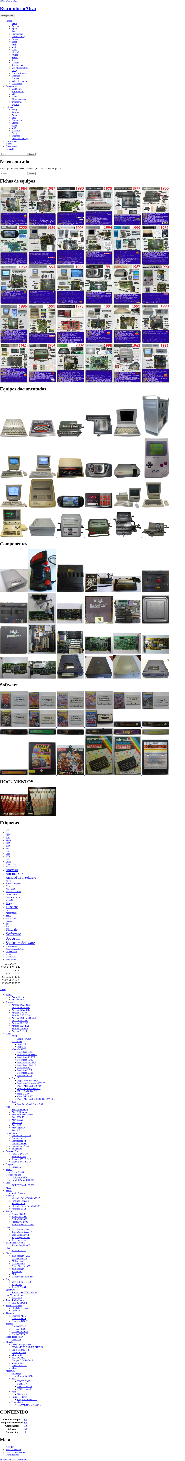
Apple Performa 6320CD (28, 1088)
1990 (8, 856)
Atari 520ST (17, 1125)
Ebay (9, 903)
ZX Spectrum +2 (19, 1258)
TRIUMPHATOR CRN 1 (29, 1405)
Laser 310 (16, 1339)
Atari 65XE (17, 1122)
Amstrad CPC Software (21, 877)
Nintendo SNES (19, 1208)
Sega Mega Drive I (20, 1235)
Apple (14, 28)
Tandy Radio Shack (15, 1300)
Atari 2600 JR (18, 1117)
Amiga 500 (17, 1148)
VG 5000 (9, 954)
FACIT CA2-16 (24, 1389)
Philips (15, 55)
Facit (14, 1378)
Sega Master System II (22, 1232)
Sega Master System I (21, 1229)
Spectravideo (17, 65)
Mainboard (17, 89)
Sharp (8, 1248)
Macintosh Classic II (26, 1065)
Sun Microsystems (20, 68)
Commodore (17, 34)
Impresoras (17, 102)
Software (10, 107)
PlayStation (17, 1284)
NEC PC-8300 (18, 1357)
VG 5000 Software (12, 957)
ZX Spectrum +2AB (21, 1256)
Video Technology (20, 81)
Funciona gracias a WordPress (13, 1459)
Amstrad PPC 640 (20, 1023)
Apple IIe (21, 1046)
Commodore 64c (19, 1143)
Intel (14, 1101)
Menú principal (7, 16)
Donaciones (11, 146)
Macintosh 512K (25, 1052)
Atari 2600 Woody (20, 1112)
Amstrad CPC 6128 (21, 1015)
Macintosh (11, 912)
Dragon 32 (16, 1167)
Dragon (15, 39)
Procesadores (18, 91)
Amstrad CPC (15, 874)
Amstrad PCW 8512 (21, 1007)
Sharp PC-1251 (19, 1250)
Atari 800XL (17, 1120)
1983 (8, 837)
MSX (14, 49)
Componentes (12, 86)
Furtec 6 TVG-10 (20, 1154)
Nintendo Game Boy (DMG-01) (26, 1206)
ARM (14, 1036)
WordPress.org (12, 1454)
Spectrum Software (20, 943)
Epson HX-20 (18, 1172)
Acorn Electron (19, 997)
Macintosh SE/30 (25, 1060)
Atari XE (16, 1130)
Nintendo (16, 52)
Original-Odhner (19, 1397)
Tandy (14, 70)
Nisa (14, 1391)
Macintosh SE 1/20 (26, 1057)
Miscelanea (17, 83)
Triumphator (17, 1402)
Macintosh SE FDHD (27, 1054)
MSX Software (11, 918)
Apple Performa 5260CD (28, 1080)
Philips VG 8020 (19, 1216)
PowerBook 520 (24, 1075)
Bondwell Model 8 (20, 1350)
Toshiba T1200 (18, 1329)
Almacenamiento (19, 99)
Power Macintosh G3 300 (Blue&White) (35, 1099)
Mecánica (10, 1371)
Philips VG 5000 (19, 1219)
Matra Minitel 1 (19, 1363)
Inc (7, 910)
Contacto (10, 149)
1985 (8, 843)
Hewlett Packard (13, 1175)
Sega (7, 926)
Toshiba (15, 78)
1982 (8, 835)
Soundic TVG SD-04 (21, 1161)
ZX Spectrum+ (18, 1263)
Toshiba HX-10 (19, 1326)
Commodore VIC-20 (21, 1135)
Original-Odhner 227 (27, 1399)
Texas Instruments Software (15, 949)
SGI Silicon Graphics (15, 1242)
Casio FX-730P (19, 1352)
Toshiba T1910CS (20, 1334)
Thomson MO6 (19, 1318)
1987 (8, 848)
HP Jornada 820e (19, 1177)
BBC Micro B (18, 999)
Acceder (9, 1447)
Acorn (14, 23)
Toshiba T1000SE (20, 1331)
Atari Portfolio (18, 1127)
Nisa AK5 (22, 1394)
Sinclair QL (17, 1271)
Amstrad (15, 26)
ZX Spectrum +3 (19, 1261)
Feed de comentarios (15, 1452)
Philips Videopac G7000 (23, 1224)
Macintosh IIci (23, 1067)
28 (25, 1426)
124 (25, 1419)
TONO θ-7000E (19, 1365)
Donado (9, 900)
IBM (14, 44)
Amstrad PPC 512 (20, 1020)
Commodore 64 (19, 1141)
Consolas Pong (18, 36)
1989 (8, 854)
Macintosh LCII (24, 1070)
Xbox (14, 1368)
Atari (14, 31)
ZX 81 (15, 1274)
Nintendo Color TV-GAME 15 (26, 1198)
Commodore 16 (19, 1138)
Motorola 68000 (19, 1049)
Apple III (21, 1044)
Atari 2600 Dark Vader (22, 1114)
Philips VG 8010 (19, 1214)
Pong (7, 924)
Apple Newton (24, 1039)
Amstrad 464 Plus (20, 1028)
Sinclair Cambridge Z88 (23, 1276)
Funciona (12, 907)
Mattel (14, 47)
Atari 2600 (10, 889)
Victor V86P (17, 1355)
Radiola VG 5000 (20, 1222)
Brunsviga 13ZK (25, 1376)
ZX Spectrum (18, 1269)
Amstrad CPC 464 (20, 1012)
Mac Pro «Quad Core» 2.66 (30, 1104)
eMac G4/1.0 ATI (25, 1096)
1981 (7, 832)
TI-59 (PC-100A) (20, 1308)
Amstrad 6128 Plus (20, 1026)
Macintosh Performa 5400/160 (31, 1083)
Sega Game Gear (19, 1240)
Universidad (11, 951)
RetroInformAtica (18, 8)
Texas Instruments (20, 73)
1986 (8, 846)
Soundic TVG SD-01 (21, 1159)
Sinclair (15, 62)
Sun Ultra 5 (17, 1297)
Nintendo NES (18, 1203)
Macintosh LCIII (25, 1073)
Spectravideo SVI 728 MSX (24, 1292)
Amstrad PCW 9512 (21, 1010)
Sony (14, 60)
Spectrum (16, 130)
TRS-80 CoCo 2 (19, 1303)
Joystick (15, 104)
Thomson (16, 75)
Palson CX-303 (19, 1156)
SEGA (15, 57)
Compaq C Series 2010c (23, 1360)
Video (14, 94)
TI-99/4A (16, 1310)
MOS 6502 (17, 1041)
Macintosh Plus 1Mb (26, 1062)
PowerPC (16, 1078)
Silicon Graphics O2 (21, 1245)
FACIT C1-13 (23, 1381)
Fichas (9, 21)
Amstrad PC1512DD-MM (24, 1018)
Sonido (15, 96)
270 (25, 1429)
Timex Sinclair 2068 (21, 1266)
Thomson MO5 (19, 1316)
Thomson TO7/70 (20, 1321)
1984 (8, 840)
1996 (7, 859)
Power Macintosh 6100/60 (29, 1086)
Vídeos (9, 143)
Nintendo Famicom (20, 1201)
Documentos (11, 141)
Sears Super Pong (20, 1109)
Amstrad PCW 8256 (21, 1005)
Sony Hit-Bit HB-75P (22, 1282)
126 (25, 1422)
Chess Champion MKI (22, 1344)
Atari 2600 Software (13, 892)
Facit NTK (22, 1384)
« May (3, 989)
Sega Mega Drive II (21, 1237)
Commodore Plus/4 (20, 1146)
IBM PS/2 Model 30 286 (23, 1185)
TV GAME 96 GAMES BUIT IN (27, 1347)
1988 (7, 851)
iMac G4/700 (23, 1093)
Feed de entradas (13, 1449)
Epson (14, 42)
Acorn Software (11, 864)
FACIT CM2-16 (24, 1386)
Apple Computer (13, 883)
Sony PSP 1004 (19, 1287)
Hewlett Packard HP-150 (23, 1180)
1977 (7, 830)
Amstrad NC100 (19, 1031)
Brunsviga (16, 1373)
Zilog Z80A (11, 959)
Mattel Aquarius (19, 1193)
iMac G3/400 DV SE (27, 1091)
